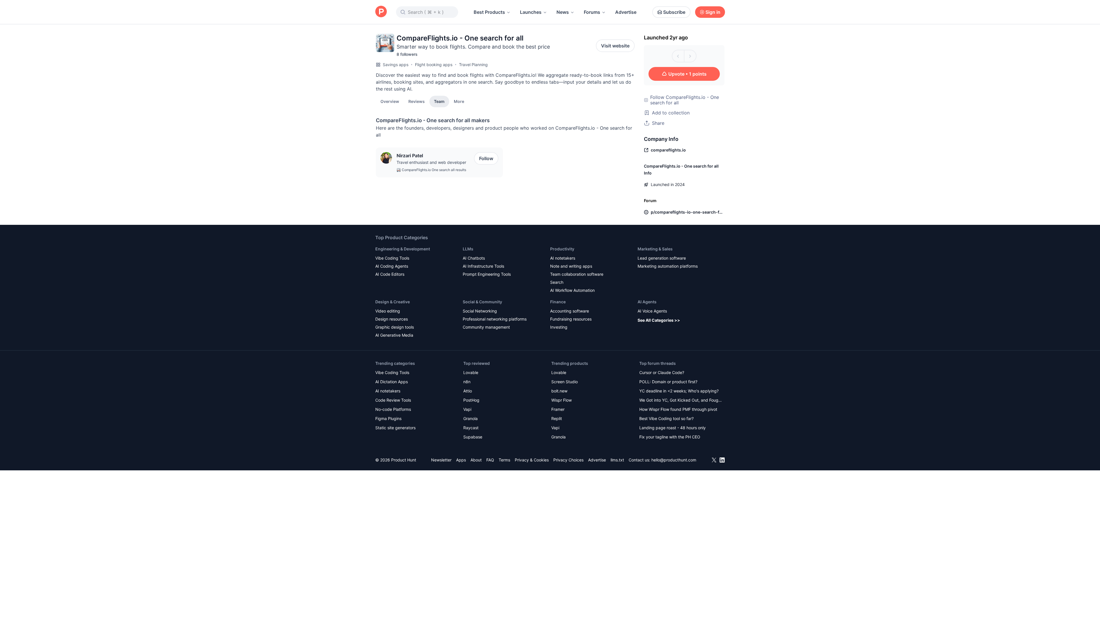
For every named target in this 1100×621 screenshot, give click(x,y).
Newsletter (441, 459)
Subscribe (674, 12)
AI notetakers (562, 258)
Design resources (391, 319)
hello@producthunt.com (673, 459)
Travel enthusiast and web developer (431, 162)
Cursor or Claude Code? (661, 372)
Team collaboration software (576, 274)
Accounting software (569, 310)
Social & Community (482, 301)
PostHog (471, 400)
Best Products (489, 12)
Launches (531, 12)
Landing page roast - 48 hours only (672, 427)
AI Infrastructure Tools (483, 266)
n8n (466, 381)
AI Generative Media (394, 335)
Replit (556, 418)
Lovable (470, 372)
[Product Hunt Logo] (381, 12)
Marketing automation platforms (668, 266)
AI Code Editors (389, 274)
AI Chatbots (474, 258)
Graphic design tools (394, 327)
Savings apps (395, 64)
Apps (461, 459)
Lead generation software (662, 258)
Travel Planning (473, 64)
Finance (558, 301)
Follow (486, 158)
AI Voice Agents (652, 310)
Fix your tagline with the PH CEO (669, 436)
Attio (467, 390)
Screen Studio (564, 381)
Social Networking (480, 310)
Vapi (467, 409)
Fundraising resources (571, 319)
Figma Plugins (388, 418)
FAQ (490, 459)
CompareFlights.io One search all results (434, 170)
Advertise (625, 12)
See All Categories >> (659, 320)
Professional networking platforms (495, 319)
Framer (558, 409)
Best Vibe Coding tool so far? (666, 418)
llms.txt (617, 459)
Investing (558, 327)
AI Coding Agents (391, 266)
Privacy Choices (568, 459)
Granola (470, 418)
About (476, 459)
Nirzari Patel (410, 155)
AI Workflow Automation (572, 290)
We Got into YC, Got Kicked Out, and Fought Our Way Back (680, 401)
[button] (459, 101)
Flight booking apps (433, 64)
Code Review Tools (393, 400)
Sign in (712, 12)
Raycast (471, 427)
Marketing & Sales (655, 248)
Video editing (387, 310)
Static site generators (395, 427)
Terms (504, 459)
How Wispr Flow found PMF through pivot (678, 409)
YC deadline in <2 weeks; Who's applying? (679, 390)
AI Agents (647, 301)
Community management (486, 327)
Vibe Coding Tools (392, 258)
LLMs (468, 248)
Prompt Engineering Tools (487, 274)
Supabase (472, 436)
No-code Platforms (393, 409)
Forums (592, 12)
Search (556, 282)
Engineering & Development (402, 248)
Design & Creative (392, 301)
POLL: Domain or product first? (668, 381)
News (562, 12)
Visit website (615, 46)
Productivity (562, 248)
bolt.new (559, 390)
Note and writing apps (571, 266)
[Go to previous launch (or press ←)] (678, 56)
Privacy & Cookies (532, 459)
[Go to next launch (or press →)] (690, 56)
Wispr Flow (561, 400)
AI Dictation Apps (391, 381)
